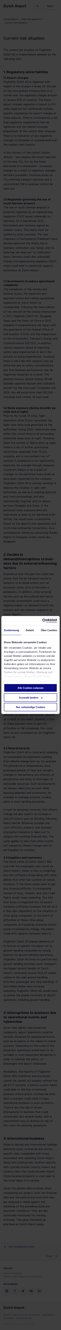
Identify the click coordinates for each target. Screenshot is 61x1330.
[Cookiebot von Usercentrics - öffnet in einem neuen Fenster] (43, 621)
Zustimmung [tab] (11, 630)
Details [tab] (30, 630)
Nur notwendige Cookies (30, 707)
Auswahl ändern (28, 697)
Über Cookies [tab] (49, 630)
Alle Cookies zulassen (30, 687)
